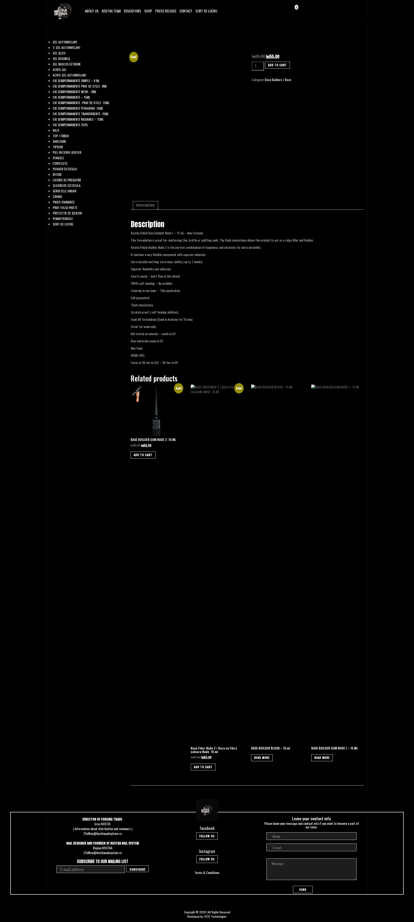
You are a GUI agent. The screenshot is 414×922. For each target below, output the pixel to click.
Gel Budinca (61, 58)
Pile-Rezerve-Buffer (67, 152)
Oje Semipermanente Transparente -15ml (81, 113)
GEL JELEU (59, 53)
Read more (262, 757)
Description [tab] (145, 205)
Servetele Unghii (64, 191)
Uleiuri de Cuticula (66, 185)
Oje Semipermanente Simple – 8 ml (76, 80)
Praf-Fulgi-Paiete (65, 207)
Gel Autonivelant (65, 42)
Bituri (57, 174)
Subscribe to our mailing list (102, 861)
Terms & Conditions (207, 872)
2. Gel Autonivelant (66, 47)
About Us (92, 10)
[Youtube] (357, 10)
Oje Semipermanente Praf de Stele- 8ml (80, 86)
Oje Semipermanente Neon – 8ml (75, 91)
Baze (56, 130)
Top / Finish (61, 135)
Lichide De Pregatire (67, 180)
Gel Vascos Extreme (67, 64)
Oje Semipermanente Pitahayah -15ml (78, 108)
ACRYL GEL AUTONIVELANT (69, 75)
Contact (185, 10)
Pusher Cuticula (65, 169)
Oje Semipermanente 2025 (70, 124)
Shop (148, 10)
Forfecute (60, 163)
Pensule (58, 157)
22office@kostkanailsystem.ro (102, 833)
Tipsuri (58, 146)
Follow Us (207, 836)
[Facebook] (343, 10)
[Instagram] (350, 10)
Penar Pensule (63, 218)
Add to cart (277, 65)
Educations (132, 10)
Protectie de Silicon (67, 213)
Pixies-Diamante (64, 202)
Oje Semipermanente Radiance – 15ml (78, 119)
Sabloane (59, 141)
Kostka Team (111, 10)
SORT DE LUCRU (206, 10)
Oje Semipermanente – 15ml (71, 97)
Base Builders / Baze (278, 79)
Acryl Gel (60, 69)
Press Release (165, 10)
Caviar (57, 196)
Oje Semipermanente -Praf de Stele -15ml (81, 102)
